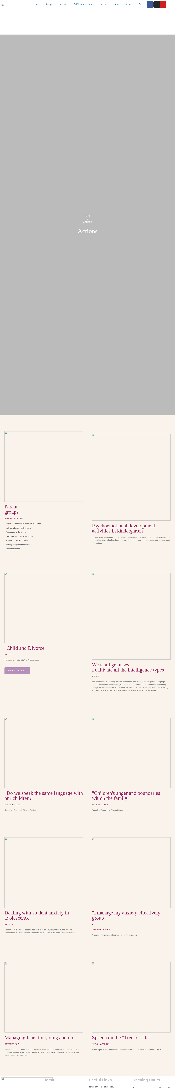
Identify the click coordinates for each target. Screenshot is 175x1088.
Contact (128, 4)
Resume (49, 4)
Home (36, 4)
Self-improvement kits (84, 4)
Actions (104, 4)
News (116, 4)
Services (63, 4)
